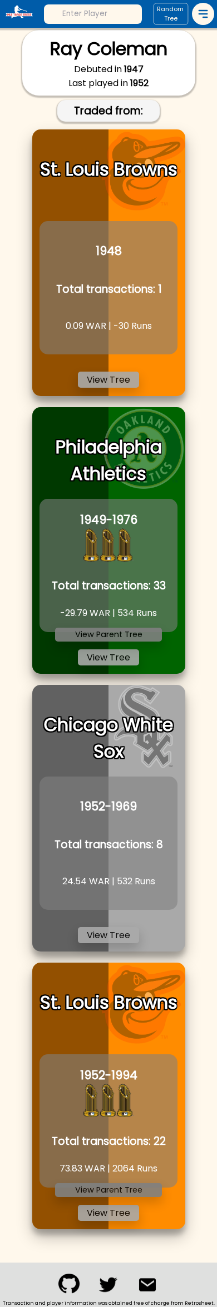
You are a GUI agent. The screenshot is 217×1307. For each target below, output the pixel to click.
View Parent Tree (108, 634)
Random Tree (170, 14)
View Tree (108, 379)
